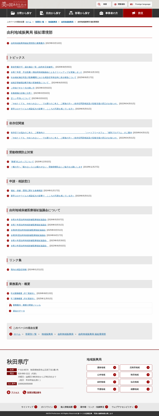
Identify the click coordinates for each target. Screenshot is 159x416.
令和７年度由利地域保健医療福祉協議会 (29, 225)
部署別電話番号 (34, 392)
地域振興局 (52, 22)
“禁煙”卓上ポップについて (22, 162)
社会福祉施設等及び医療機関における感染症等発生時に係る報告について (43, 77)
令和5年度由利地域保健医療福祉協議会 (28, 235)
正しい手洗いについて (21, 98)
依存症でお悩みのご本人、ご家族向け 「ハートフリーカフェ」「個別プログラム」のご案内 (71, 133)
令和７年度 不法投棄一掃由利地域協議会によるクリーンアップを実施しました (46, 72)
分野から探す (24, 13)
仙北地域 (135, 382)
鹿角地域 (101, 367)
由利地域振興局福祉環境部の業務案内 (28, 43)
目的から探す (53, 13)
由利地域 (101, 382)
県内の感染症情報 (19, 269)
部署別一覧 (39, 22)
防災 (140, 13)
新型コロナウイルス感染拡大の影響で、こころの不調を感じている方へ (42, 109)
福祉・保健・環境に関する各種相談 (27, 190)
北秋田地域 (135, 367)
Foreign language (142, 4)
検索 (105, 4)
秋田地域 (135, 375)
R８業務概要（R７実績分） (23, 293)
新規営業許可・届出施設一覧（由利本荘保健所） (33, 67)
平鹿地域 (101, 389)
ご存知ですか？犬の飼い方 (23, 88)
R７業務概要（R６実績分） (23, 299)
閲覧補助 (121, 4)
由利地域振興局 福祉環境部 (92, 334)
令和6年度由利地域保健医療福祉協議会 (28, 230)
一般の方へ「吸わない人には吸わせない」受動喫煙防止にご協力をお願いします (46, 167)
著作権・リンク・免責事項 (92, 407)
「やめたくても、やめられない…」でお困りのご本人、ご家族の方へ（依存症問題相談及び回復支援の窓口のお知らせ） (64, 104)
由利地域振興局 (67, 22)
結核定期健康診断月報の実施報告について (31, 83)
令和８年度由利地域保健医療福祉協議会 (29, 220)
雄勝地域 (135, 389)
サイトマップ (27, 407)
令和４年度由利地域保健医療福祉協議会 (30, 240)
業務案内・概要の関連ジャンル (27, 305)
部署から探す (82, 13)
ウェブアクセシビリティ (123, 407)
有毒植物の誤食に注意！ (22, 93)
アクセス (15, 392)
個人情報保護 (67, 407)
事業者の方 (111, 13)
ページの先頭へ (152, 411)
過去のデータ (19, 311)
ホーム (28, 22)
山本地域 (101, 375)
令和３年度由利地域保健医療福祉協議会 (30, 246)
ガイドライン (47, 407)
